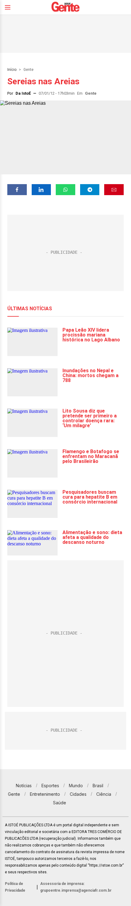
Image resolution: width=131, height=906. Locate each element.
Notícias (24, 785)
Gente (28, 69)
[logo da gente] (65, 7)
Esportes (50, 785)
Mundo (76, 785)
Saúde (59, 802)
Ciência (103, 794)
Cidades (78, 794)
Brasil (98, 785)
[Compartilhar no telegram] (90, 189)
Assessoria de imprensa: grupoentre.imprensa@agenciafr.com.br (76, 887)
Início (11, 69)
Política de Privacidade (15, 887)
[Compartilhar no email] (114, 189)
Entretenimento (45, 794)
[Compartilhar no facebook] (17, 189)
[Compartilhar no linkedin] (41, 189)
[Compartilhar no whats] (65, 189)
